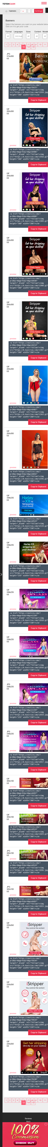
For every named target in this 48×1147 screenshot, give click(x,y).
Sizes (28, 32)
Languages (18, 32)
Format (8, 32)
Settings (38, 11)
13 (23, 47)
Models (45, 32)
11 (45, 44)
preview (13, 81)
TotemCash (21, 3)
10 (40, 44)
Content (36, 32)
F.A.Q (28, 1122)
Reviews (28, 1119)
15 (33, 47)
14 (28, 47)
